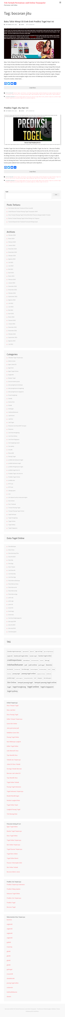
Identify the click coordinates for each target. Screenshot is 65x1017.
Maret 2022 (11, 317)
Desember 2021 (12, 327)
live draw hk (10, 669)
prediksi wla (11, 480)
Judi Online (23, 93)
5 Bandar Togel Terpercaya (15, 357)
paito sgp (10, 601)
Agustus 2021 (11, 341)
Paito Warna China (13, 584)
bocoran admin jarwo (14, 381)
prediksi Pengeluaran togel (45, 93)
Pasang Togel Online (13, 737)
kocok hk (10, 608)
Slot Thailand (12, 504)
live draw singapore (34, 669)
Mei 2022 (10, 310)
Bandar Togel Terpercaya (14, 831)
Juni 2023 (10, 266)
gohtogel (9, 969)
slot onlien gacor (47, 678)
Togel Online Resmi (12, 858)
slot (9, 494)
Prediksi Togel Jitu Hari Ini (13, 94)
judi (26, 665)
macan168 (10, 974)
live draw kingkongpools (15, 618)
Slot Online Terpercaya (13, 845)
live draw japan (12, 631)
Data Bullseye (12, 546)
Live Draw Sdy (12, 573)
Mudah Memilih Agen (13, 796)
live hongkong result (14, 443)
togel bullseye (12, 514)
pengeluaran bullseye (41, 673)
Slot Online (12, 178)
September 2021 (12, 337)
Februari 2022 (12, 320)
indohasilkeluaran (15, 664)
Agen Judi (32, 651)
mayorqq (9, 673)
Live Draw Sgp (12, 577)
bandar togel (33, 656)
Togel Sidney (49, 94)
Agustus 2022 (11, 300)
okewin (9, 996)
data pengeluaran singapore (16, 391)
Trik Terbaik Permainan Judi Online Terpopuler (25, 3)
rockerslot (10, 987)
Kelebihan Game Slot (13, 733)
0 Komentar (31, 24)
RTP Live (10, 484)
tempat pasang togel (25, 682)
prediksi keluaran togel (14, 463)
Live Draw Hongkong (14, 432)
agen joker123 (26, 651)
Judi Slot (10, 419)
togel (9, 687)
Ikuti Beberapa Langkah (14, 742)
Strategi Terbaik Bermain (14, 769)
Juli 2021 (10, 344)
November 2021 (12, 330)
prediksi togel (57, 96)
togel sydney (12, 691)
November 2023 (12, 252)
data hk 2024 (11, 625)
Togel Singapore (56, 94)
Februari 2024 (12, 242)
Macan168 (11, 453)
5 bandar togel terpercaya (14, 651)
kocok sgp (11, 611)
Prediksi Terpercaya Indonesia (16, 884)
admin (22, 24)
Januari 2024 (11, 245)
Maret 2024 (11, 238)
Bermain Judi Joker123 (13, 773)
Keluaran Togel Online (13, 893)
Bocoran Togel (11, 907)
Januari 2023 (11, 283)
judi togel (41, 665)
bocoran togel (35, 96)
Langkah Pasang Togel (13, 809)
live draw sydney (42, 669)
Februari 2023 (12, 279)
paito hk (10, 604)
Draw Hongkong (12, 395)
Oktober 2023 (12, 255)
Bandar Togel (17, 93)
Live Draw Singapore (13, 439)
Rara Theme (57, 1009)
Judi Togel (29, 93)
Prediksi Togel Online (14, 477)
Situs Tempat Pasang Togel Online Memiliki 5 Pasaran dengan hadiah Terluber (29, 215)
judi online (33, 665)
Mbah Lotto (41, 96)
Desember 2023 (12, 249)
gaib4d (9, 942)
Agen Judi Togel (38, 651)
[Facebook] (5, 83)
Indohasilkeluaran (13, 412)
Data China (11, 550)
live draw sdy (17, 669)
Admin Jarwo (11, 361)
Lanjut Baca (32, 87)
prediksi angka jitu (49, 96)
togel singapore (47, 687)
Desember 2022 (12, 286)
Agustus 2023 (11, 259)
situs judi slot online (28, 678)
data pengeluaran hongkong (16, 388)
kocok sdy (11, 614)
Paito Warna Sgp (12, 594)
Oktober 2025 (12, 235)
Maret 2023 (11, 276)
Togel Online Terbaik (13, 782)
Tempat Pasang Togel (26, 94)
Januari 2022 (11, 324)
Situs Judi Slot (11, 710)
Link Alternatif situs (12, 751)
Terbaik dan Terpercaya (14, 760)
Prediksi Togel (11, 902)
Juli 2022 (10, 303)
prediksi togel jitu (31, 98)
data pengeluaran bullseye (15, 385)
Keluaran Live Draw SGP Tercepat (17, 426)
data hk (41, 660)
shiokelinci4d (10, 978)
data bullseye (26, 660)
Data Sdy (10, 560)
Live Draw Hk (11, 570)
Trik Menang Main (12, 814)
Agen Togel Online (13, 371)
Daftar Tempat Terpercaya (14, 719)
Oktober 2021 (12, 334)
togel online (33, 686)
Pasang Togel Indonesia (14, 787)
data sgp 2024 (12, 621)
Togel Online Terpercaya (14, 840)
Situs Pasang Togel (12, 714)
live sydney (11, 446)
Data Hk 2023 (11, 556)
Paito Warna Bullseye (14, 580)
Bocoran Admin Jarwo (13, 872)
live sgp (53, 669)
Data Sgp (10, 563)
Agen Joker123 (12, 364)
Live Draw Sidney (12, 436)
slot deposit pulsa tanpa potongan (17, 497)
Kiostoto (10, 429)
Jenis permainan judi (13, 728)
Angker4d (10, 374)
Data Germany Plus (13, 553)
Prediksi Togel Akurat (11, 98)
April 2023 (11, 272)
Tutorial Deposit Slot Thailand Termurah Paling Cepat (23, 222)
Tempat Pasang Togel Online (16, 511)
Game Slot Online (12, 723)
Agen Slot (11, 368)
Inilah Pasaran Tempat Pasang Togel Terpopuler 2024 (22, 211)
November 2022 (12, 289)
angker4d (9, 656)
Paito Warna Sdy (12, 591)
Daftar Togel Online (12, 746)
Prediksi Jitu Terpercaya (14, 898)
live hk (49, 669)
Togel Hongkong (35, 94)
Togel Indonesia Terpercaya (15, 791)
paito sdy (10, 597)
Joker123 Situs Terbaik (13, 764)
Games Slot (11, 402)
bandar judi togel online (21, 656)
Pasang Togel (35, 93)
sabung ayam (11, 490)
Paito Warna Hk (12, 587)
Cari (7, 192)
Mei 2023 (10, 269)
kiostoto (49, 665)
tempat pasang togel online (45, 682)
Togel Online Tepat (12, 805)
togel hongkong (19, 687)
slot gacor (40, 678)
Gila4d (10, 405)
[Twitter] (8, 83)
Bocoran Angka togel (20, 96)
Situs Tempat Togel (12, 705)
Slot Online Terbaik (12, 867)
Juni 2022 (10, 307)
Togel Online (42, 94)
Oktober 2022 (12, 293)
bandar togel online (44, 656)
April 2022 (11, 313)
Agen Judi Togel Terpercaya (48, 651)
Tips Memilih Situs (12, 755)
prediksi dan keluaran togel (15, 460)
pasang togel (16, 674)
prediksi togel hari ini (21, 98)
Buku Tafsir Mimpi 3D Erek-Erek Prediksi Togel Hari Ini (29, 21)
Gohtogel (11, 409)
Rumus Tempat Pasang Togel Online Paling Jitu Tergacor (23, 218)
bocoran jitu (28, 96)
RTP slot (10, 487)
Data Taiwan (11, 567)
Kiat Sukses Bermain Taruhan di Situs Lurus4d (20, 208)
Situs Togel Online (12, 836)
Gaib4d (10, 398)
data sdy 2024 (12, 628)
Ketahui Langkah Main (13, 800)
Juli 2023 (10, 262)
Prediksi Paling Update (13, 889)
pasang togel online (29, 673)
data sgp (47, 660)
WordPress (36, 1011)
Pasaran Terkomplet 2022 (14, 863)
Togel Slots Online (12, 854)
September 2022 (12, 296)
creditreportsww (14, 660)
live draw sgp (25, 669)
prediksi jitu (49, 673)
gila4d (8, 951)
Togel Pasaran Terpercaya (14, 849)
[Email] (11, 83)
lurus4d (10, 449)
